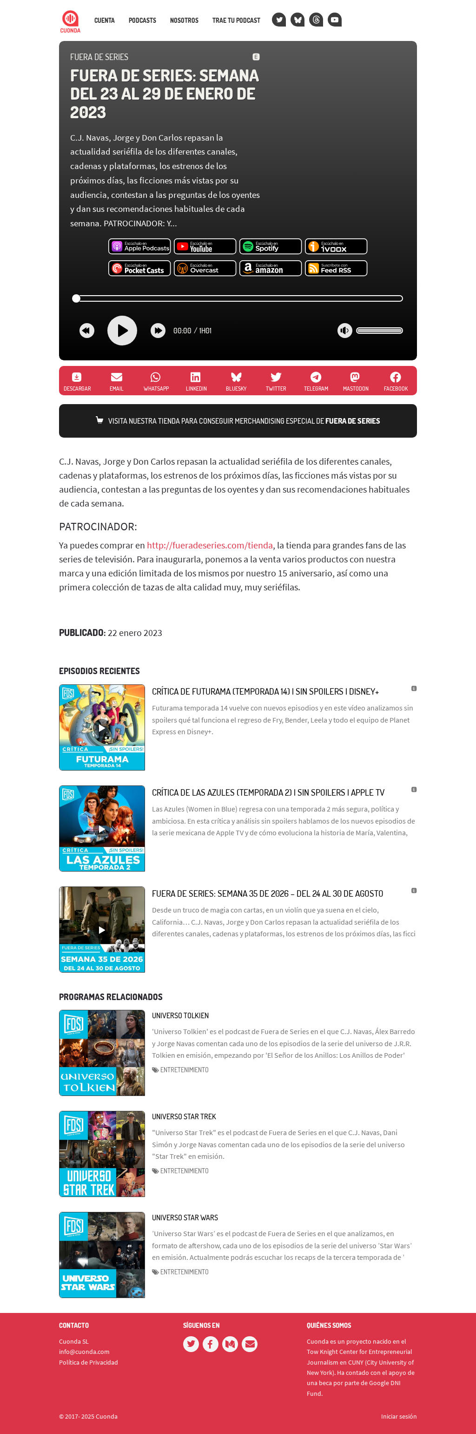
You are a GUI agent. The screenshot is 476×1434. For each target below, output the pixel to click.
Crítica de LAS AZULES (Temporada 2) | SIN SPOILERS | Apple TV (268, 792)
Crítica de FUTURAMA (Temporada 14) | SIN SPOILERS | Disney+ (265, 691)
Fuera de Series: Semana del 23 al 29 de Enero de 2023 (164, 93)
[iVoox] (336, 246)
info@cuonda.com (84, 1351)
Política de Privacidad (88, 1362)
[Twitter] (279, 20)
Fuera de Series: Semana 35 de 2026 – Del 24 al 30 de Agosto (267, 893)
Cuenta (104, 20)
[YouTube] (335, 20)
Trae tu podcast (236, 20)
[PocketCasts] (139, 268)
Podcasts (142, 20)
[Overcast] (205, 268)
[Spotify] (270, 246)
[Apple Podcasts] (139, 246)
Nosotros (184, 20)
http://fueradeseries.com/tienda (210, 545)
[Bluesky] (297, 20)
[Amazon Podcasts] (270, 268)
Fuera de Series (99, 57)
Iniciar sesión (399, 1416)
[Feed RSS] (336, 268)
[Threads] (316, 20)
